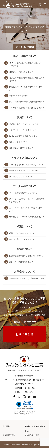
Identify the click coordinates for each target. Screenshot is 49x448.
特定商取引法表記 (32, 435)
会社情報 (6, 426)
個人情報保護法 (9, 435)
